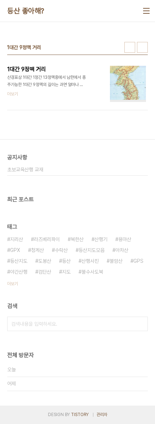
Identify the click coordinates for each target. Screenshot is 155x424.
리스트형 (142, 47)
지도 (66, 272)
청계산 (37, 250)
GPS (138, 261)
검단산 (44, 272)
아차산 (121, 250)
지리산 (16, 239)
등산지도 (18, 261)
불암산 (116, 261)
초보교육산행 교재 (25, 169)
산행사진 (90, 261)
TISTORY (80, 414)
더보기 (12, 283)
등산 (66, 261)
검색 (140, 324)
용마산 (124, 239)
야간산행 (18, 272)
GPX (15, 250)
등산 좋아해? (25, 10)
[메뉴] (146, 11)
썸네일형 (129, 47)
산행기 (100, 239)
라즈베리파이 (47, 239)
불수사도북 (92, 272)
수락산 (61, 250)
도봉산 (44, 261)
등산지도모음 (92, 250)
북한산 (77, 239)
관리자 (102, 414)
